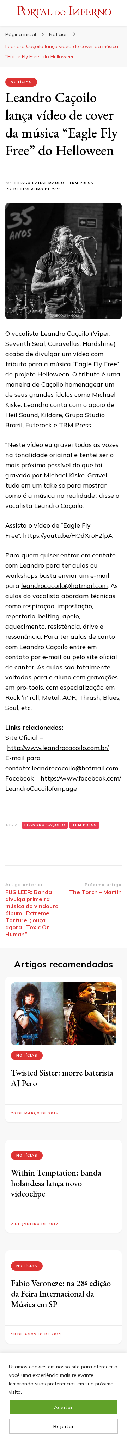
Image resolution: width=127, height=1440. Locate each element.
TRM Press (84, 825)
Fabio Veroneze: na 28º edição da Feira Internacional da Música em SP (61, 1294)
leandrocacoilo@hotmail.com (64, 586)
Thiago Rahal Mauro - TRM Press (53, 183)
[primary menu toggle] (8, 13)
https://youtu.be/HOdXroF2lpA (68, 535)
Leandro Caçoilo (44, 825)
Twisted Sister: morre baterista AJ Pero (62, 1078)
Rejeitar (63, 1426)
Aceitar (63, 1407)
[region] (63, 1396)
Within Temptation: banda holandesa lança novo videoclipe (56, 1183)
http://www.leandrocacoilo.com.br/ (58, 748)
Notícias (21, 82)
